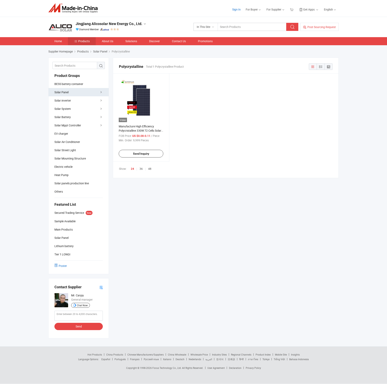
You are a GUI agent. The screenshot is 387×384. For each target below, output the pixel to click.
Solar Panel (61, 92)
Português (120, 359)
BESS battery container (68, 84)
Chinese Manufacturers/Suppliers (145, 354)
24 (132, 168)
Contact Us (179, 41)
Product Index (263, 354)
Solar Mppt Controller (67, 125)
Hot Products (94, 354)
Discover (154, 41)
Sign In (236, 9)
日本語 (231, 359)
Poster (63, 266)
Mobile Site (281, 354)
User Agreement (216, 367)
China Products (114, 354)
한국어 (220, 359)
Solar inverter (62, 100)
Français (134, 359)
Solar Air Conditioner (67, 142)
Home (58, 41)
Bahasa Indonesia (299, 359)
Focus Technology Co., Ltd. (167, 367)
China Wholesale (177, 354)
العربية (208, 359)
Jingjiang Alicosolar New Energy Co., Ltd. (109, 24)
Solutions (131, 41)
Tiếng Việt (279, 359)
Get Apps (309, 9)
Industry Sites (219, 354)
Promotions (205, 41)
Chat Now (82, 305)
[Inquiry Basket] (292, 9)
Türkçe (265, 359)
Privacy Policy (253, 367)
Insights (295, 354)
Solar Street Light (65, 150)
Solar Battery (62, 117)
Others (58, 191)
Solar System (62, 109)
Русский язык (151, 359)
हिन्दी (241, 359)
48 (149, 169)
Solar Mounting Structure (70, 158)
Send (79, 326)
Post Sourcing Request (321, 27)
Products (84, 41)
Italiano (167, 359)
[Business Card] (101, 287)
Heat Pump (61, 175)
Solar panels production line (71, 183)
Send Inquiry (141, 153)
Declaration (235, 367)
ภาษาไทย (253, 359)
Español (105, 359)
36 (141, 169)
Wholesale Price (199, 354)
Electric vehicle (63, 167)
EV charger (61, 133)
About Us (107, 41)
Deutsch (180, 359)
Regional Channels (241, 354)
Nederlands (195, 359)
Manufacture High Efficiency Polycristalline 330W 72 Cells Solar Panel (140, 130)
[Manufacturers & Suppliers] (74, 8)
